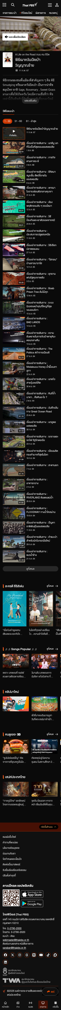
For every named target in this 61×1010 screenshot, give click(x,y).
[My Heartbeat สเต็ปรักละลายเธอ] (14, 608)
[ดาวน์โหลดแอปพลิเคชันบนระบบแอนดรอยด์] (32, 903)
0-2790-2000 (14, 928)
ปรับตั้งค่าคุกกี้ (9, 875)
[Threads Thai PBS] (26, 955)
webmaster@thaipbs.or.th (16, 939)
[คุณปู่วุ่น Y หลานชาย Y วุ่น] (41, 608)
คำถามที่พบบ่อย (10, 842)
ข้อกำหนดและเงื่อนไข (12, 859)
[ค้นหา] (12, 5)
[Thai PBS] (30, 5)
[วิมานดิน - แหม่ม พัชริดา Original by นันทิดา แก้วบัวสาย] (45, 661)
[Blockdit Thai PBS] (55, 955)
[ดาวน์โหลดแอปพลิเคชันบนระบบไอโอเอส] (32, 894)
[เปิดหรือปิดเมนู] (50, 5)
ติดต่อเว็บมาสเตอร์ (11, 864)
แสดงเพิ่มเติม (31, 100)
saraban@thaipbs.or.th (14, 947)
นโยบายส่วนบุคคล (11, 847)
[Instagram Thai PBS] (19, 955)
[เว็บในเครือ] (4, 4)
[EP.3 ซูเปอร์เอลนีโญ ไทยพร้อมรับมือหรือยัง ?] (16, 746)
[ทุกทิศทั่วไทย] (16, 703)
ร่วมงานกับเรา (9, 853)
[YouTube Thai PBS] (41, 955)
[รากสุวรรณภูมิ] (45, 789)
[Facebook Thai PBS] (5, 955)
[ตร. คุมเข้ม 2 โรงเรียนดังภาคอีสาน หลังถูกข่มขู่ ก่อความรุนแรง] (45, 746)
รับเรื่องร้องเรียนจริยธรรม (14, 870)
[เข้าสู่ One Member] (57, 4)
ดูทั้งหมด (30, 568)
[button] (45, 33)
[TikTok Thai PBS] (48, 955)
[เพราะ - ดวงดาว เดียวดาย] (16, 661)
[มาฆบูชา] (45, 703)
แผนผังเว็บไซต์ (9, 836)
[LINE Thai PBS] (34, 955)
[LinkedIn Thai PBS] (5, 962)
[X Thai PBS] (12, 955)
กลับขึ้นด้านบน (47, 826)
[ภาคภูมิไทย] (16, 789)
